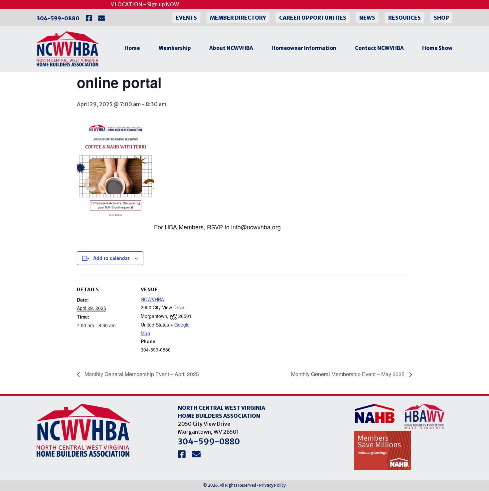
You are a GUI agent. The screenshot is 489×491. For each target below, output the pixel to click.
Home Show (437, 48)
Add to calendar (111, 258)
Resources (404, 17)
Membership (174, 48)
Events (186, 17)
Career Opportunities (312, 17)
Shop (441, 17)
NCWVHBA (152, 299)
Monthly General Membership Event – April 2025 (141, 374)
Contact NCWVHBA (379, 48)
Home (132, 48)
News (367, 17)
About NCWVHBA (231, 48)
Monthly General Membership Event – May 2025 (348, 374)
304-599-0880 (58, 18)
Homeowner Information (303, 48)
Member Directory (238, 17)
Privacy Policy (272, 485)
